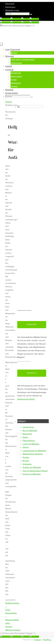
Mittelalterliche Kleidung (33, 454)
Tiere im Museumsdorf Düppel (35, 471)
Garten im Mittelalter (31, 444)
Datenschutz (10, 7)
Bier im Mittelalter (30, 430)
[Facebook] (5, 19)
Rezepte (26, 461)
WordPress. (47, 640)
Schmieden (27, 464)
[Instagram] (16, 19)
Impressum (9, 3)
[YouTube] (34, 19)
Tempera (37, 640)
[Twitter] (25, 19)
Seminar (8, 102)
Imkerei (26, 447)
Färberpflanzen (29, 440)
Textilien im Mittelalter (32, 467)
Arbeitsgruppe (28, 427)
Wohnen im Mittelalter (32, 474)
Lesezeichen (10, 600)
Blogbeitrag (27, 434)
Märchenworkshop (13, 630)
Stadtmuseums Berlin (26, 399)
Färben (25, 437)
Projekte (26, 457)
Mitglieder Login (12, 10)
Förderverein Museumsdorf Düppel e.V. (27, 45)
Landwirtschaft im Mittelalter (34, 451)
